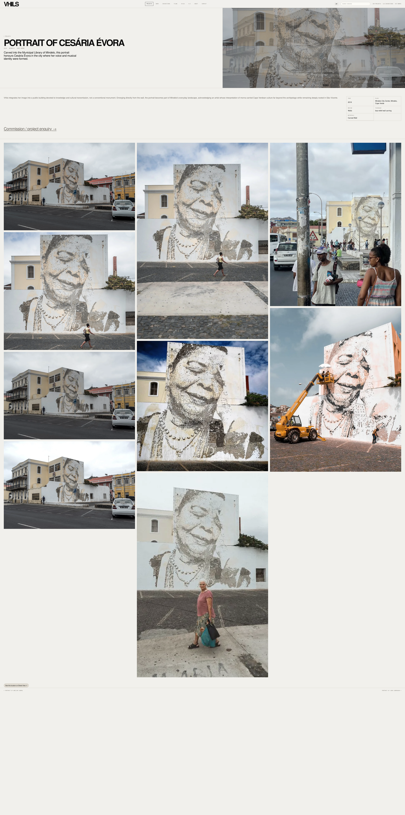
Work (157, 3)
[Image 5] (310, 85)
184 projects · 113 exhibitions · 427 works (387, 3)
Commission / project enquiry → (30, 128)
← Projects (7, 36)
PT (336, 4)
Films (175, 3)
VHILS (11, 3)
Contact (204, 3)
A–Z (189, 3)
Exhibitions (166, 3)
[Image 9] (320, 85)
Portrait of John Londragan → (391, 690)
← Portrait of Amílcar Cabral (13, 690)
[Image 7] (315, 85)
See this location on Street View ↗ (16, 685)
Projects (149, 3)
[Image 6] (313, 85)
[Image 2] (303, 85)
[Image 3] (305, 85)
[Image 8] (318, 85)
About (196, 3)
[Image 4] (308, 85)
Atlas (183, 3)
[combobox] (355, 4)
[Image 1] (300, 85)
